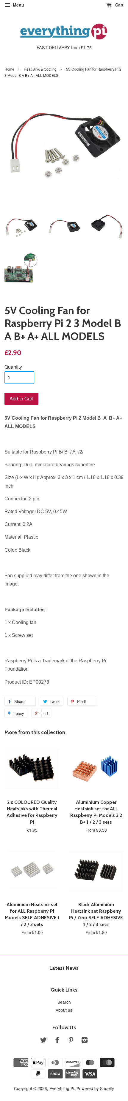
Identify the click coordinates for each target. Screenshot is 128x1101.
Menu (18, 5)
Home (9, 68)
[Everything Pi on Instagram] (84, 1041)
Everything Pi (61, 1088)
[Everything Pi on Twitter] (43, 1041)
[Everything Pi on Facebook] (57, 1041)
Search (64, 1002)
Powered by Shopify (95, 1088)
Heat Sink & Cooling (40, 68)
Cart (119, 5)
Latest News (64, 968)
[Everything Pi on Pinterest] (71, 1041)
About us (64, 1010)
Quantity (13, 366)
